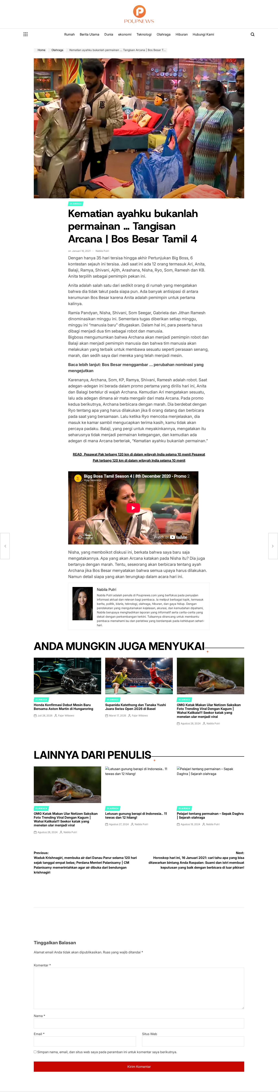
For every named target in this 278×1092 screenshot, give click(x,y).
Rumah (69, 34)
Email (39, 1034)
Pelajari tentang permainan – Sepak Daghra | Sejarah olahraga (210, 815)
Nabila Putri (102, 250)
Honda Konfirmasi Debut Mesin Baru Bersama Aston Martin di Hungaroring (63, 707)
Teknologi (144, 34)
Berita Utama (89, 34)
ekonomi (124, 34)
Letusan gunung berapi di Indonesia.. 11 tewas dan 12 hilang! (136, 815)
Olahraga (164, 34)
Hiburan (182, 34)
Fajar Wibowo (66, 715)
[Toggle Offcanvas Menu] (26, 34)
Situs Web (149, 1034)
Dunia (108, 34)
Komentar (42, 965)
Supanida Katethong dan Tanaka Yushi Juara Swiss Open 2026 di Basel (135, 707)
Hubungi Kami (203, 34)
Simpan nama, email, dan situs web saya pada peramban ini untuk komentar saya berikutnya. (107, 1052)
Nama (39, 1016)
